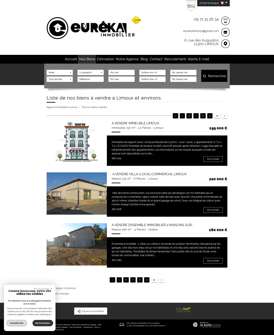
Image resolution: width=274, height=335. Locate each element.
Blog (144, 59)
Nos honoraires (75, 327)
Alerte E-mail (198, 59)
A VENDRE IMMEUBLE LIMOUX (135, 123)
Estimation (105, 59)
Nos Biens (87, 59)
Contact (156, 59)
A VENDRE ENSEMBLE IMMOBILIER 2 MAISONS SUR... (153, 225)
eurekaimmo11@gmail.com (201, 31)
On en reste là (41, 288)
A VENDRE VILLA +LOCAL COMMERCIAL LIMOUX (149, 174)
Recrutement (175, 59)
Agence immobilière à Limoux (62, 107)
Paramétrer (16, 323)
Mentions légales (61, 327)
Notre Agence (127, 59)
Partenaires (88, 327)
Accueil (71, 59)
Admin (97, 327)
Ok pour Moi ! (42, 323)
